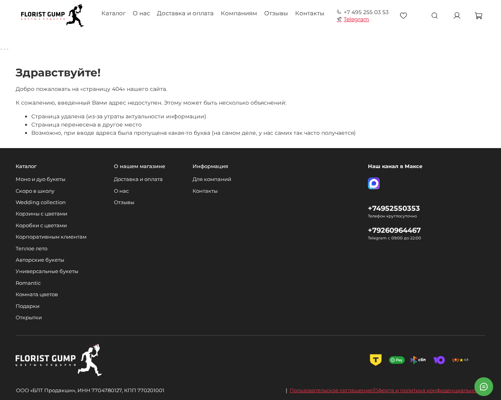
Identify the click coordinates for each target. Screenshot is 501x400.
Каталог (113, 13)
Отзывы (276, 13)
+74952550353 (394, 208)
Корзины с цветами (41, 214)
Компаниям (239, 13)
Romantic (28, 283)
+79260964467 (394, 230)
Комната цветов (37, 294)
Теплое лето (31, 249)
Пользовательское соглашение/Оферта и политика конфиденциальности (387, 390)
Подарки (28, 306)
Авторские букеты (40, 260)
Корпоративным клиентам (51, 237)
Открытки (29, 317)
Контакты (309, 13)
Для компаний (212, 179)
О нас (141, 13)
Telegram (356, 19)
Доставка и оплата (185, 13)
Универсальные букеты (47, 271)
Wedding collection (41, 202)
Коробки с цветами (41, 225)
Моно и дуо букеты (40, 179)
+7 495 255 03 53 (366, 12)
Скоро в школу (35, 191)
